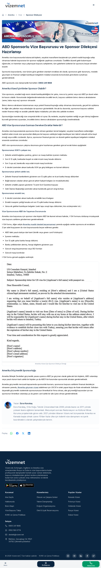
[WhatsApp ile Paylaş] (11, 433)
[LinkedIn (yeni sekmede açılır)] (81, 556)
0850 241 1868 (45, 83)
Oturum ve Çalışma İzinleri (47, 497)
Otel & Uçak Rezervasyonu (48, 510)
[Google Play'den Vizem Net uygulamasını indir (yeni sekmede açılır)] (11, 485)
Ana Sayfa (9, 497)
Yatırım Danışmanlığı (44, 502)
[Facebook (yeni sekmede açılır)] (87, 556)
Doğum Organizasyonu (46, 506)
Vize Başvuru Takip (13, 510)
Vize (20, 15)
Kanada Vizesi (74, 497)
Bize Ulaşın (9, 506)
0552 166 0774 (15, 530)
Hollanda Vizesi (74, 506)
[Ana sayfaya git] (3, 15)
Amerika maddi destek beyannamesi (39, 224)
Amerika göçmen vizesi (28, 387)
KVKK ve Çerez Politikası (15, 515)
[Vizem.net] (15, 461)
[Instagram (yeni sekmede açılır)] (68, 556)
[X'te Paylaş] (23, 433)
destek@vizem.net (16, 535)
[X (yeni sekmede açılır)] (93, 556)
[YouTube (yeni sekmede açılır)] (74, 556)
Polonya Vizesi (74, 502)
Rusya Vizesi (73, 510)
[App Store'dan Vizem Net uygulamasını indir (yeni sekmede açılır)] (26, 485)
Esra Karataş (26, 403)
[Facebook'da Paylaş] (17, 433)
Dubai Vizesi (73, 515)
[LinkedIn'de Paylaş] (29, 433)
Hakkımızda (10, 502)
